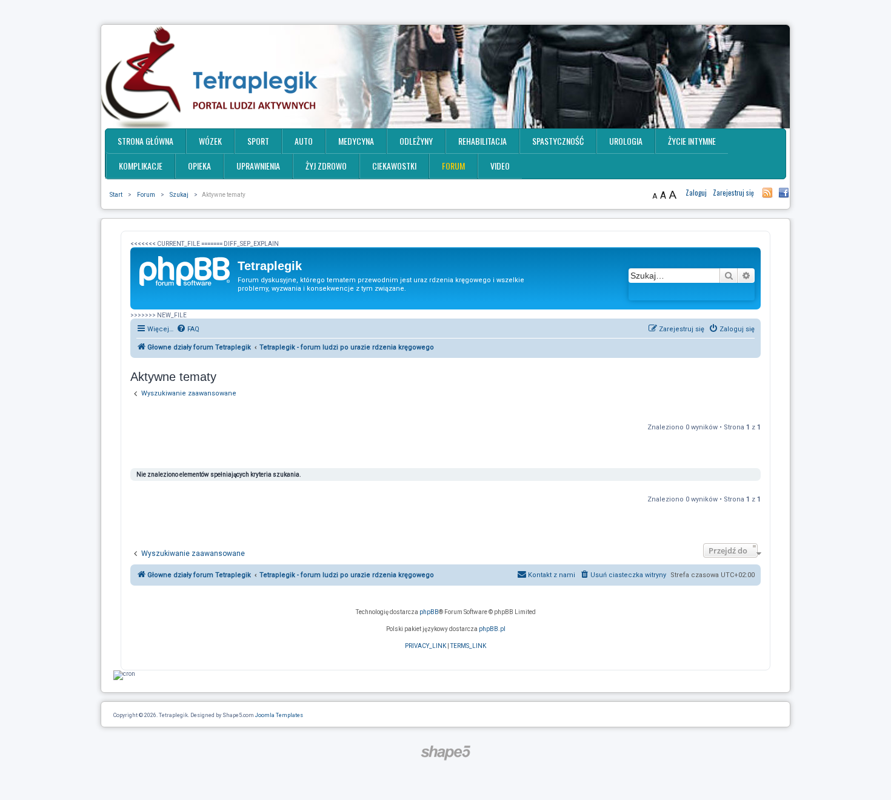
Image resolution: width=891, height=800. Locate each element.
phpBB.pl (492, 629)
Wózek (210, 140)
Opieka (199, 165)
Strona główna (145, 140)
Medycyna (356, 140)
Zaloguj (696, 192)
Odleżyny (416, 140)
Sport (258, 140)
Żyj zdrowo (326, 165)
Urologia (625, 140)
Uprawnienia (258, 165)
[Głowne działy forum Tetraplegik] (185, 269)
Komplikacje (140, 165)
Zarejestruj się (733, 192)
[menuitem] (187, 329)
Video (500, 165)
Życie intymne (692, 140)
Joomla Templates (279, 715)
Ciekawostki (394, 165)
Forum (453, 165)
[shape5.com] (445, 753)
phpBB (429, 612)
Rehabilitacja (482, 140)
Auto (304, 140)
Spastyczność (558, 140)
